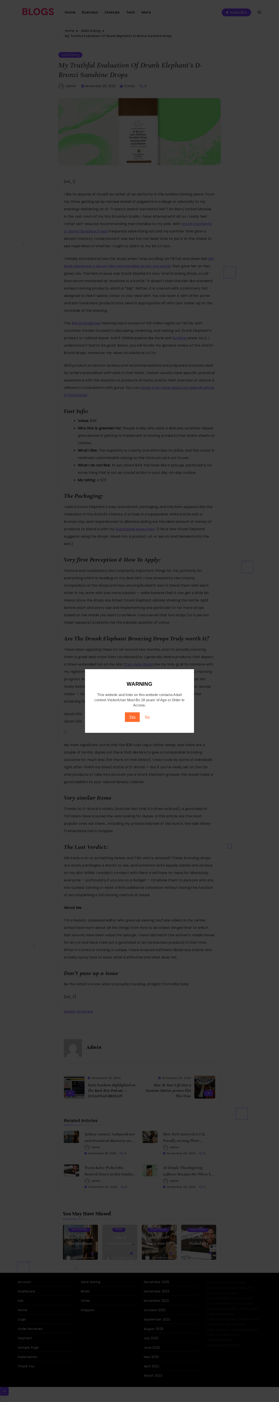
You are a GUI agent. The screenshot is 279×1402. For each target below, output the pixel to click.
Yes (132, 717)
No (147, 717)
